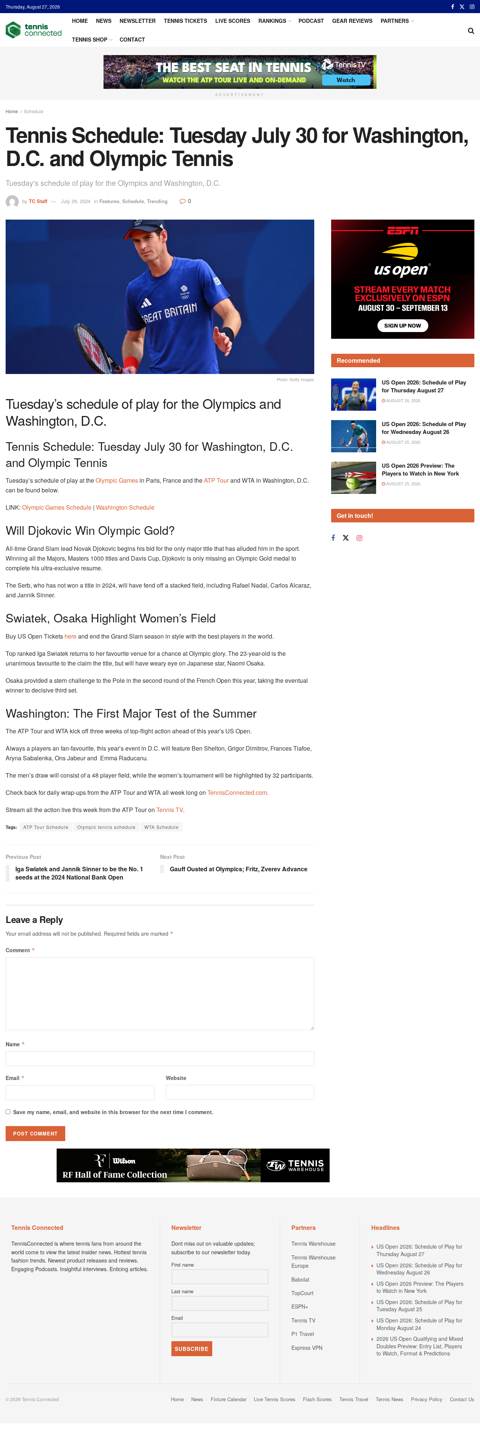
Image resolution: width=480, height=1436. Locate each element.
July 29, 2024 (75, 201)
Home (80, 20)
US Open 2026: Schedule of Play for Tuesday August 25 (419, 1305)
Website (176, 1077)
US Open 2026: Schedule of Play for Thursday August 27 (424, 386)
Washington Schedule (125, 507)
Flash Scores (317, 1399)
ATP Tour (216, 480)
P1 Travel (302, 1333)
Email (15, 1077)
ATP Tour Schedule (46, 827)
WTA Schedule (161, 827)
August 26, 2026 (402, 400)
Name (15, 1044)
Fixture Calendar (228, 1399)
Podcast (311, 20)
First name (182, 1264)
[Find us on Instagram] (472, 6)
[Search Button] (471, 30)
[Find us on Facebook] (452, 6)
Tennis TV (169, 809)
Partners (395, 20)
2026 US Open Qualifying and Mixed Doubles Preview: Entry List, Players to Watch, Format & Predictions (419, 1346)
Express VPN (306, 1347)
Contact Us (462, 1399)
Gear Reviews (352, 20)
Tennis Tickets (185, 20)
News (103, 20)
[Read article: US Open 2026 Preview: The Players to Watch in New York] (353, 478)
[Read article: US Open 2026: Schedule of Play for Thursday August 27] (353, 394)
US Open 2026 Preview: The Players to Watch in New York (420, 469)
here (71, 636)
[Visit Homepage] (34, 30)
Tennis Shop (89, 39)
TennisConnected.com (237, 792)
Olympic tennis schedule (106, 827)
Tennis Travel (353, 1399)
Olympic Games (116, 480)
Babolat (300, 1279)
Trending (157, 201)
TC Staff (38, 201)
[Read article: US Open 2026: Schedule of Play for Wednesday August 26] (353, 436)
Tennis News (390, 1399)
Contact (132, 39)
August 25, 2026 (402, 442)
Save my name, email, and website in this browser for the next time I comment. (113, 1112)
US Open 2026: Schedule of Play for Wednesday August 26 (424, 428)
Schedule (34, 111)
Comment (20, 950)
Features (109, 201)
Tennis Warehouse (313, 1243)
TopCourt (302, 1293)
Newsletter (138, 20)
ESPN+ (299, 1306)
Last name (182, 1291)
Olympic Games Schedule (57, 507)
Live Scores (232, 20)
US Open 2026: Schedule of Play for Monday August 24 (419, 1323)
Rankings (272, 20)
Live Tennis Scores (275, 1399)
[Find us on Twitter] (462, 6)
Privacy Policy (426, 1399)
